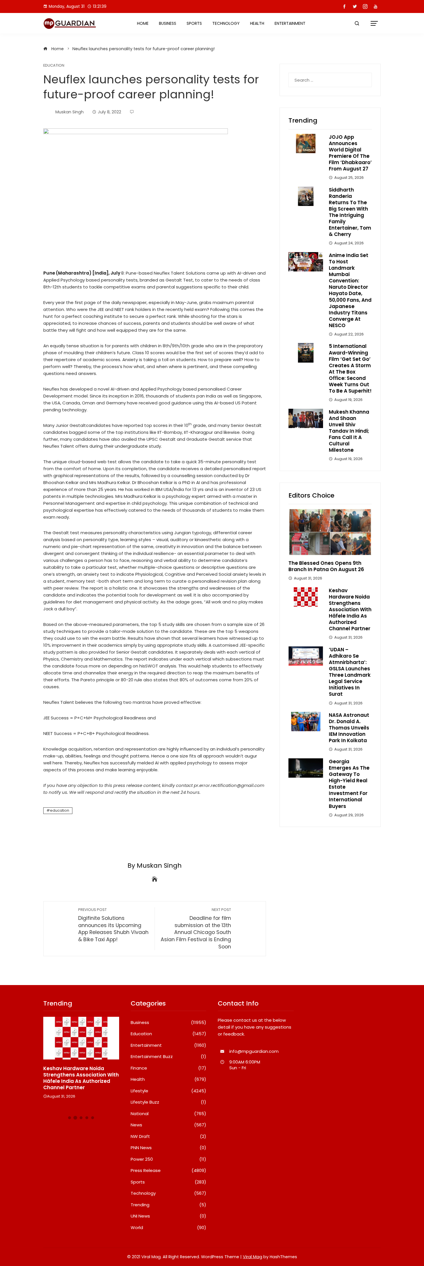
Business (167, 23)
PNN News (169, 1148)
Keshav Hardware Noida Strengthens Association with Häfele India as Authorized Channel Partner (350, 609)
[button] (69, 1117)
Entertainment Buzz (169, 1056)
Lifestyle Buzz (169, 1102)
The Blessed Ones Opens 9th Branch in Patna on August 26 (326, 566)
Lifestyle (169, 1091)
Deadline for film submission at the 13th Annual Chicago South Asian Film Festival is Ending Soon (196, 928)
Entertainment (290, 23)
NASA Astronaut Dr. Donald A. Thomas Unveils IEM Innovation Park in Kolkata (349, 728)
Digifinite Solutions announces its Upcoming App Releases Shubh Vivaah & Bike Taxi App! (113, 925)
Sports (194, 23)
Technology (226, 23)
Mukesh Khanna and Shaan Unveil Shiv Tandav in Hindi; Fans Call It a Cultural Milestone (349, 431)
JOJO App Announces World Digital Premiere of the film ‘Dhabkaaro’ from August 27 (350, 153)
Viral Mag (252, 1257)
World (169, 1228)
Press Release (169, 1170)
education (59, 810)
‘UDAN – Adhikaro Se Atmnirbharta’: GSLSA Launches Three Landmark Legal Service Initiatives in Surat (350, 672)
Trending (169, 1205)
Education (53, 65)
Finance (169, 1068)
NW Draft (169, 1136)
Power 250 (169, 1159)
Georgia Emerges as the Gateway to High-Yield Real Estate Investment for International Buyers (349, 784)
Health (257, 23)
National (169, 1114)
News (169, 1125)
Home (143, 23)
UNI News (169, 1216)
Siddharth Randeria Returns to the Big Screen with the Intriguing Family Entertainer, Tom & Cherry (350, 212)
